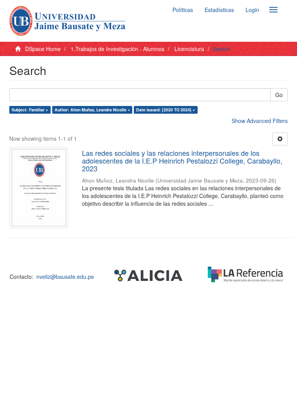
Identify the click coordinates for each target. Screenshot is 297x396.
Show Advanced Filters (260, 121)
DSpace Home (43, 49)
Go (279, 95)
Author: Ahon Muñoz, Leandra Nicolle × (92, 110)
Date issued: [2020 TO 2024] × (165, 110)
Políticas (182, 10)
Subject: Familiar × (30, 110)
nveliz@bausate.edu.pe (65, 276)
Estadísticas (219, 10)
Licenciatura (189, 49)
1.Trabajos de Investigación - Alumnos (117, 49)
